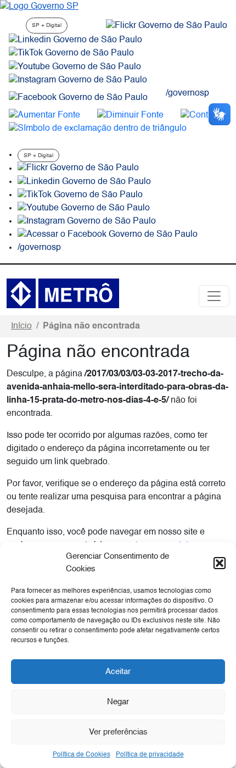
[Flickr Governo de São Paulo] (78, 168)
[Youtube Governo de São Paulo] (84, 208)
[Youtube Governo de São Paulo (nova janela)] (75, 67)
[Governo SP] (39, 6)
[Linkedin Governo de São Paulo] (84, 181)
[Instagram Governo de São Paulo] (78, 80)
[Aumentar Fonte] (44, 115)
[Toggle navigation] (214, 296)
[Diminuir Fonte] (130, 115)
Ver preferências (118, 732)
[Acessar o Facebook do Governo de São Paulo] (108, 234)
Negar (118, 702)
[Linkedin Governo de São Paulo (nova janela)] (75, 40)
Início (21, 326)
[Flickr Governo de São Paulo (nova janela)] (166, 25)
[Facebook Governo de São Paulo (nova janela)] (78, 97)
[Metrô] (63, 293)
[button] (219, 563)
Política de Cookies (81, 755)
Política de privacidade (150, 755)
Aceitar (118, 671)
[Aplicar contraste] (204, 115)
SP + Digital (46, 25)
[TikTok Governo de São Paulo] (80, 195)
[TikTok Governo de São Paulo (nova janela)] (71, 53)
